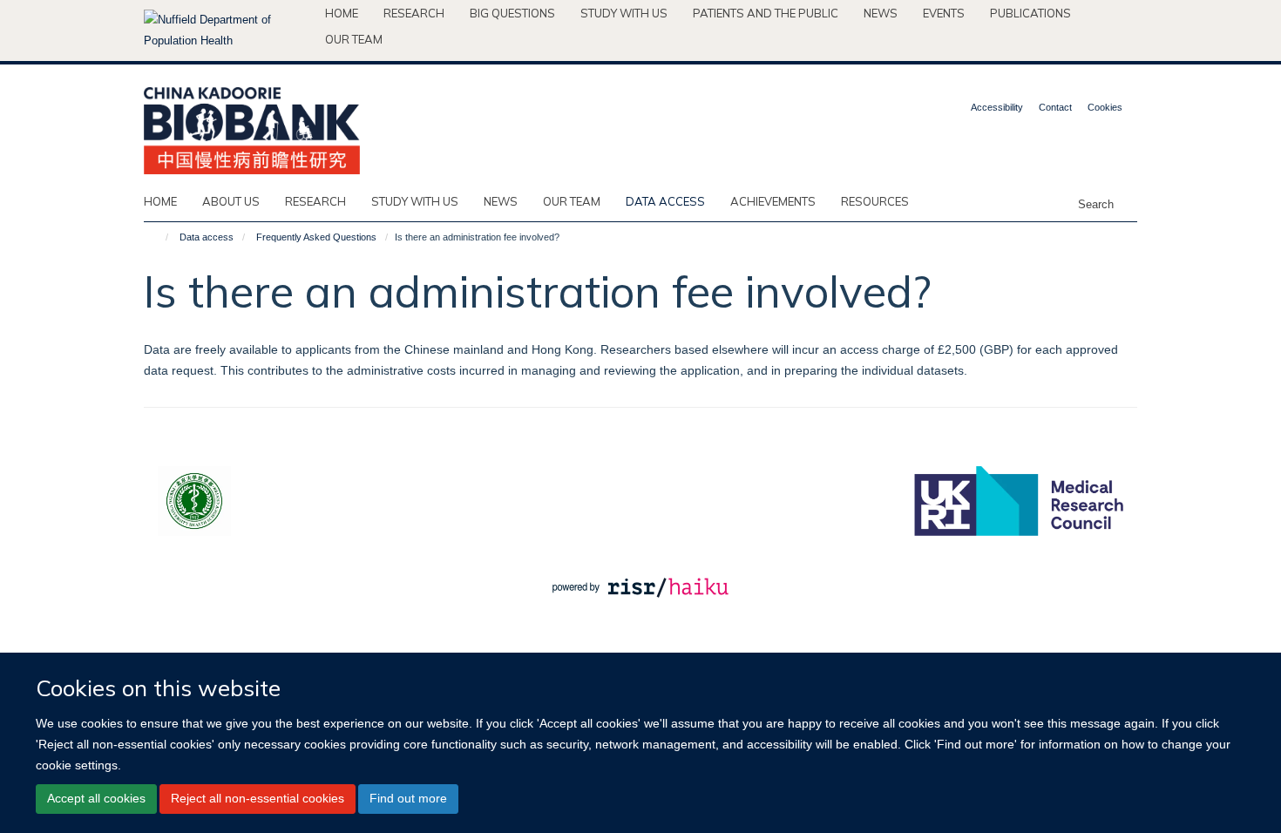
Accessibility (997, 107)
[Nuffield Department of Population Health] (228, 30)
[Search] (1127, 203)
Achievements (773, 201)
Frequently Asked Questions (316, 237)
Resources (875, 201)
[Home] (159, 237)
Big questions (512, 13)
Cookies (1105, 107)
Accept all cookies (96, 798)
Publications (1030, 13)
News (881, 13)
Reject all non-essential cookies (257, 798)
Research (413, 13)
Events (944, 13)
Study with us (624, 13)
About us (231, 201)
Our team (354, 39)
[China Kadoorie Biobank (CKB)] (252, 125)
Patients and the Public (765, 13)
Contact (1055, 107)
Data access (665, 201)
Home (341, 13)
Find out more (408, 798)
